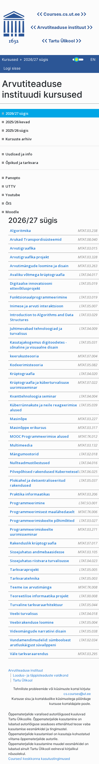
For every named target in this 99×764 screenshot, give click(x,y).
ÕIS (9, 203)
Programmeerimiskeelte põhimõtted (53, 520)
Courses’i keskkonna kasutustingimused (39, 759)
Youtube (13, 194)
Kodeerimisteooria (53, 364)
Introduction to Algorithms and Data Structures (53, 317)
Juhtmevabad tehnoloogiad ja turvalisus (53, 331)
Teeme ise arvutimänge (53, 587)
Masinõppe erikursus (53, 427)
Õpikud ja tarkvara (22, 162)
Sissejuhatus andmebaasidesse (53, 551)
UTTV (10, 186)
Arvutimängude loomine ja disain (53, 265)
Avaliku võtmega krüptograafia (53, 274)
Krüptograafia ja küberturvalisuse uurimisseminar (53, 385)
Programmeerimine (53, 502)
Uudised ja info (19, 154)
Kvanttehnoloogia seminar (53, 396)
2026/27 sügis (17, 113)
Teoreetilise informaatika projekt (53, 595)
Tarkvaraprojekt (53, 569)
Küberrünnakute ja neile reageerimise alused (53, 407)
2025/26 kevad (18, 121)
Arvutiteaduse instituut (61, 27)
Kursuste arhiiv (19, 138)
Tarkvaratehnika (53, 578)
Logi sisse (12, 68)
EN (92, 59)
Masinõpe (53, 418)
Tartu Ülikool (61, 40)
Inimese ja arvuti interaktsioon (53, 305)
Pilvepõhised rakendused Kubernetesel (53, 471)
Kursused (10, 59)
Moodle (12, 211)
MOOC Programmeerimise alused (53, 436)
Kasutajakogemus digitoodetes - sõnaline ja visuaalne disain (53, 345)
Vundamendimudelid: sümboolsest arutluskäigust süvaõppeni (53, 642)
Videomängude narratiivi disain (53, 631)
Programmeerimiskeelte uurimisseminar (53, 532)
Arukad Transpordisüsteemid (53, 239)
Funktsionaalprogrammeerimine (53, 297)
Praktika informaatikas (53, 494)
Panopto (13, 177)
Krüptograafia (53, 373)
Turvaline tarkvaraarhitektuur (53, 604)
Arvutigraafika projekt (53, 256)
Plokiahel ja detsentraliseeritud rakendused (53, 483)
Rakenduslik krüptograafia (53, 543)
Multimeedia (53, 445)
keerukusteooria (53, 356)
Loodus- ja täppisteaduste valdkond (40, 675)
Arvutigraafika (53, 248)
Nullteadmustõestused (53, 462)
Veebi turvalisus (53, 613)
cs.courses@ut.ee (77, 694)
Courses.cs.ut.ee (61, 14)
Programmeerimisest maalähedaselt (53, 511)
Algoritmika (53, 230)
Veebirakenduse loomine (53, 622)
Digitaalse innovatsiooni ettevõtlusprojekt (53, 286)
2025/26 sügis (17, 130)
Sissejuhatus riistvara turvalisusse (53, 560)
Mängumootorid (53, 453)
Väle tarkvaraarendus (53, 653)
